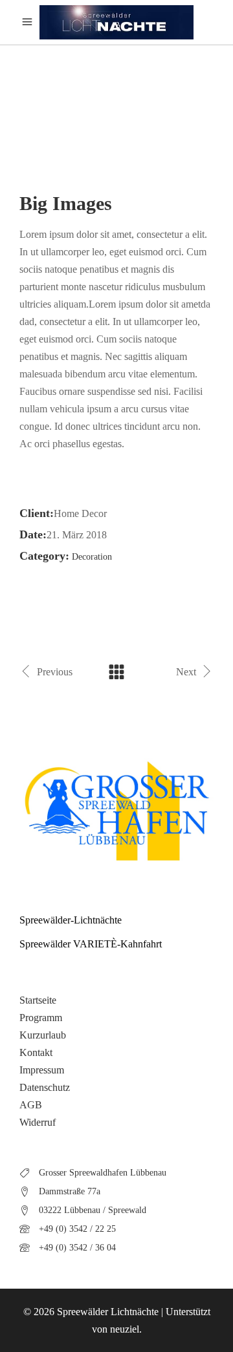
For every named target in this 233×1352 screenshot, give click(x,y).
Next (186, 671)
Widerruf (37, 1122)
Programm (40, 1017)
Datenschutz (44, 1087)
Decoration (92, 557)
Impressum (41, 1069)
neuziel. (126, 1329)
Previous (54, 671)
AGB (30, 1104)
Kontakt (35, 1052)
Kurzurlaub (42, 1035)
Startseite (37, 1000)
